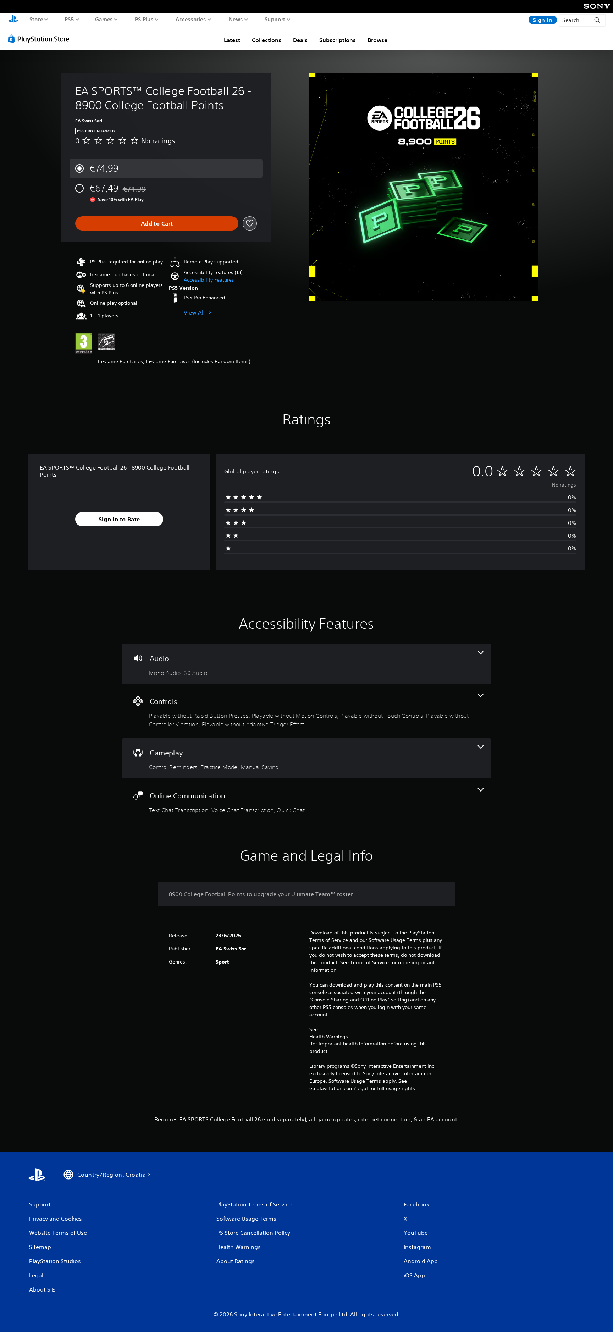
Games (104, 19)
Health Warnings (328, 1036)
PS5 (69, 19)
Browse (377, 40)
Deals (300, 40)
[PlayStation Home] (13, 20)
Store (36, 19)
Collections (266, 40)
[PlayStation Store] (41, 38)
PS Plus (144, 19)
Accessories (191, 19)
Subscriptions (337, 40)
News (236, 19)
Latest (232, 40)
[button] (209, 280)
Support (275, 19)
